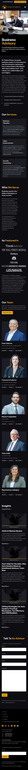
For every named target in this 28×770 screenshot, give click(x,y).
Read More (5, 544)
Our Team (5, 716)
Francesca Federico (9, 380)
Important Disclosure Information (11, 721)
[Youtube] (18, 726)
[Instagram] (6, 726)
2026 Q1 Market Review (12, 531)
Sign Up (5, 756)
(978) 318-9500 (8, 1)
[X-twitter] (9, 726)
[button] (25, 7)
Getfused (19, 766)
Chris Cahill (6, 453)
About (4, 714)
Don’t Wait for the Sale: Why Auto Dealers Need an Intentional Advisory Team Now (14, 567)
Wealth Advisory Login (20, 1)
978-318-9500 (8, 734)
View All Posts (6, 509)
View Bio (4, 351)
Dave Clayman (7, 343)
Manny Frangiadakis (9, 417)
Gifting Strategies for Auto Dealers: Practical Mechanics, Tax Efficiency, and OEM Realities (13, 609)
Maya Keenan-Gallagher (10, 490)
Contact (12, 351)
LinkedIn (20, 351)
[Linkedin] (12, 726)
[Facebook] (3, 726)
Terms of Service (9, 702)
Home (4, 711)
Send (4, 695)
